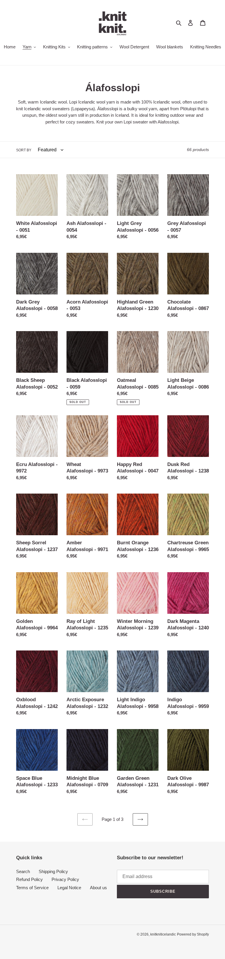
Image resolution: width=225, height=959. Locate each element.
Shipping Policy (53, 871)
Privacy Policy (65, 879)
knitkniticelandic (163, 934)
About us (98, 887)
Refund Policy (29, 879)
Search (23, 871)
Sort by (23, 150)
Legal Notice (69, 887)
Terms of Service (32, 887)
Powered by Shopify (193, 934)
